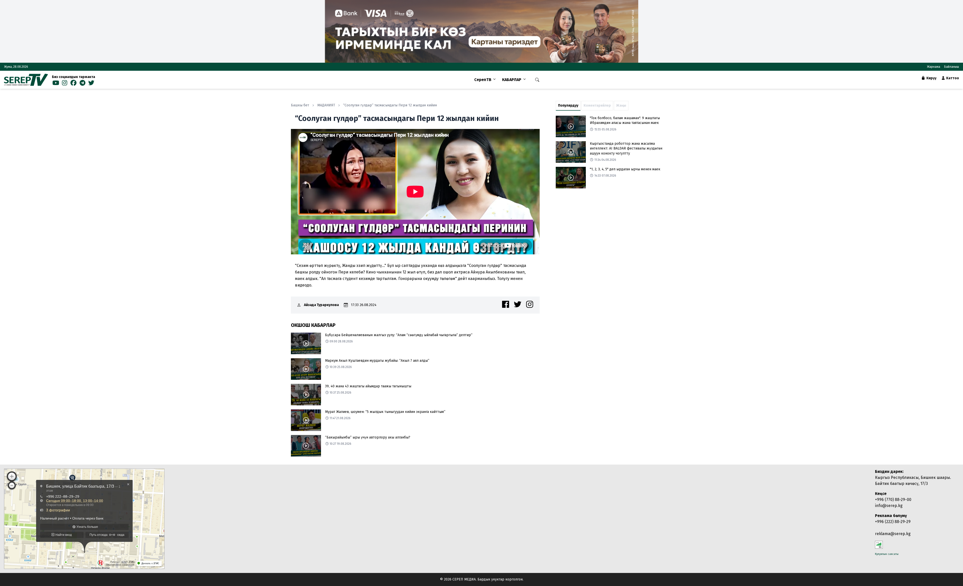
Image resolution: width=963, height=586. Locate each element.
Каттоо (952, 78)
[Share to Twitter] (518, 304)
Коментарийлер (597, 105)
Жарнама (933, 66)
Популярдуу (568, 105)
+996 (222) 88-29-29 (893, 521)
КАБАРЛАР (511, 79)
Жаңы (621, 105)
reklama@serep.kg (893, 533)
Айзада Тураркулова (321, 305)
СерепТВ (482, 79)
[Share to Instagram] (530, 304)
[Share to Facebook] (506, 304)
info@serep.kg (889, 505)
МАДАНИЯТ (326, 105)
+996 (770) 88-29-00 (893, 499)
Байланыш (951, 66)
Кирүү (931, 78)
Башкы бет (300, 105)
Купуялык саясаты (887, 554)
